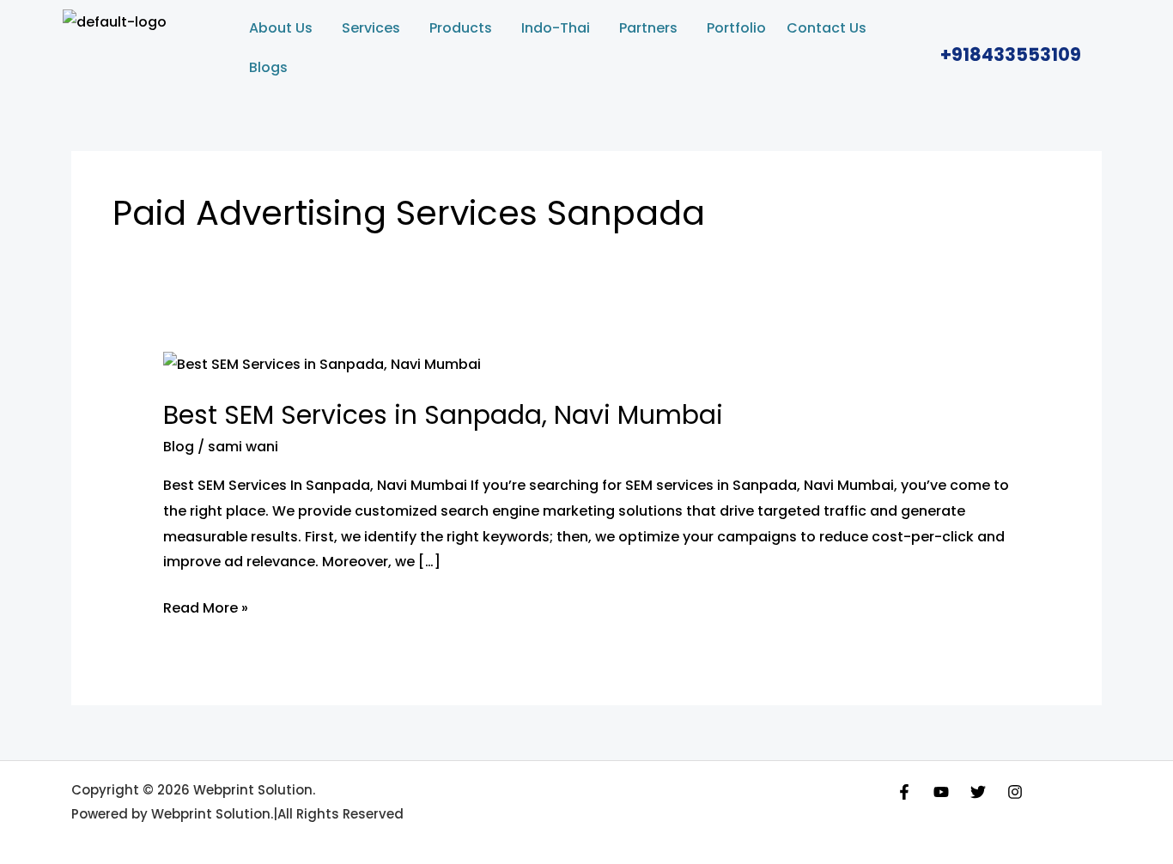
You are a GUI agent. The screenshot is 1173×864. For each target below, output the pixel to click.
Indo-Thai (555, 28)
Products (460, 28)
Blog (178, 446)
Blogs (268, 67)
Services (371, 28)
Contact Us (826, 28)
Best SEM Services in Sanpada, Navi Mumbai (443, 414)
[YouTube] (941, 792)
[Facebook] (904, 792)
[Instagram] (1015, 792)
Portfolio (736, 28)
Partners (648, 28)
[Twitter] (978, 792)
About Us (281, 28)
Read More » (205, 606)
